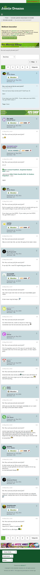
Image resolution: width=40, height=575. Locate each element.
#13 (37, 459)
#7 (37, 287)
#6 (37, 259)
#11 (37, 400)
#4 (37, 201)
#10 (37, 368)
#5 (37, 236)
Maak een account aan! (9, 37)
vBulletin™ (23, 565)
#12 (37, 425)
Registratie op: (11, 80)
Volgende (35, 67)
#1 (37, 86)
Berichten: (10, 81)
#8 (37, 316)
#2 (37, 131)
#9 (37, 342)
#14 (37, 487)
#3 (37, 159)
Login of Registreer (32, 1)
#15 (37, 518)
